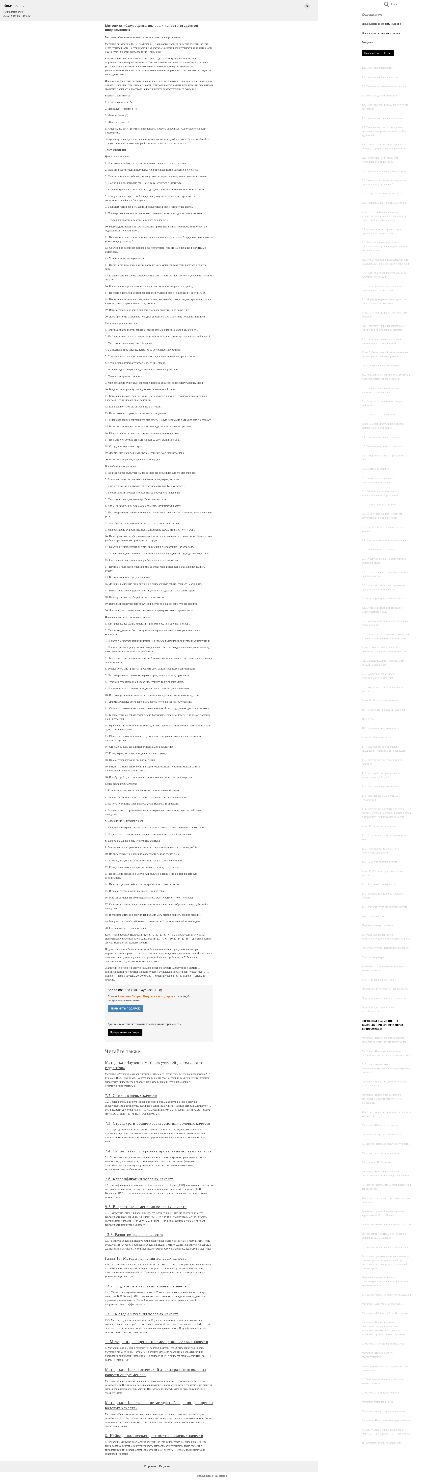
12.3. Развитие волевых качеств (134, 1234)
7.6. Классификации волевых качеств (139, 1178)
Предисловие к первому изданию (381, 33)
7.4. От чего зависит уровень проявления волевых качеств (158, 1151)
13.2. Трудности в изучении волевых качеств (146, 1286)
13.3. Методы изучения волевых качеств (142, 1313)
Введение (367, 42)
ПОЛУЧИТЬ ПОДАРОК (125, 1008)
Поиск (390, 4)
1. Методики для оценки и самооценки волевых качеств (156, 1341)
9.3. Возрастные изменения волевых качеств (145, 1206)
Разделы (164, 1466)
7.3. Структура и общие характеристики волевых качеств (157, 1123)
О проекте (150, 1466)
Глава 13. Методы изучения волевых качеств (146, 1258)
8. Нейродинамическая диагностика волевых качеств (154, 1435)
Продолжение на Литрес (378, 53)
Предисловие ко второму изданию (381, 23)
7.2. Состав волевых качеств (131, 1095)
